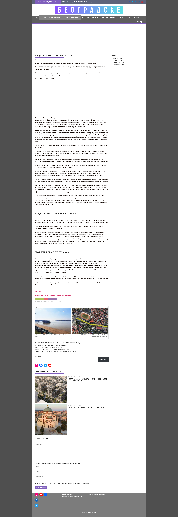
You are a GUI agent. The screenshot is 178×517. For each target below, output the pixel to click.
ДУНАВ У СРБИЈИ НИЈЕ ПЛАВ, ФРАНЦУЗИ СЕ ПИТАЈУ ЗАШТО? (50, 336)
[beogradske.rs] (36, 17)
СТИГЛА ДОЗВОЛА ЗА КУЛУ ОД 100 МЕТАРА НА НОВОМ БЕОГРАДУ (55, 352)
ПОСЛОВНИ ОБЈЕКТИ (90, 18)
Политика (38, 291)
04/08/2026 (72, 405)
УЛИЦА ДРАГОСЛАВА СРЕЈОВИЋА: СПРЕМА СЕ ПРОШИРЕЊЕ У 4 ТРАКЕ (94, 336)
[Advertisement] (89, 38)
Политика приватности (97, 494)
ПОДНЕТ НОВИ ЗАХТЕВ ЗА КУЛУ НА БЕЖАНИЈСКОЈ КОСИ (52, 349)
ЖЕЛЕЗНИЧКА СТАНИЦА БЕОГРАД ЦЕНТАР (46, 301)
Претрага (38, 356)
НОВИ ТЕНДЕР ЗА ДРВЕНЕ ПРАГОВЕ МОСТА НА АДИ (77, 2)
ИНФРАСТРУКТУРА (55, 18)
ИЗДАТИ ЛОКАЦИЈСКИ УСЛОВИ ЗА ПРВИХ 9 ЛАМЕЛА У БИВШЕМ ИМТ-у (57, 343)
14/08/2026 (72, 376)
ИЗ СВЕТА (136, 18)
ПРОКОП (60, 301)
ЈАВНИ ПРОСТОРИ (72, 18)
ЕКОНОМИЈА (125, 18)
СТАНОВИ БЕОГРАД (109, 18)
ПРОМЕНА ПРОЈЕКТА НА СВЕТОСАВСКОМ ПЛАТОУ (50, 345)
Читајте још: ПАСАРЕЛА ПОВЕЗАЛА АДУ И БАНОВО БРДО (53, 295)
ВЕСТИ (43, 18)
